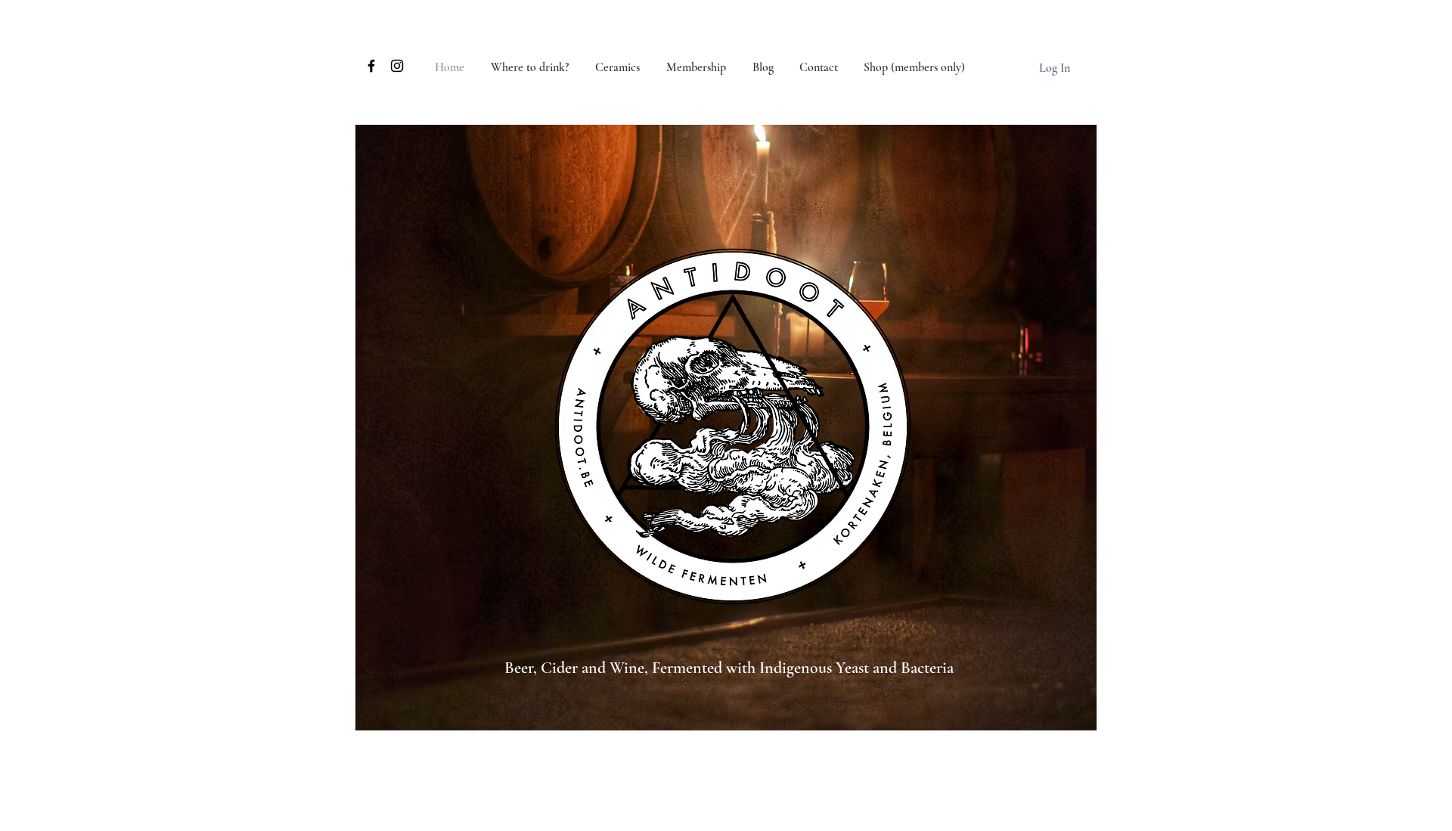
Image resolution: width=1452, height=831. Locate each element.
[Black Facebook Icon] (371, 65)
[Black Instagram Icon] (397, 65)
